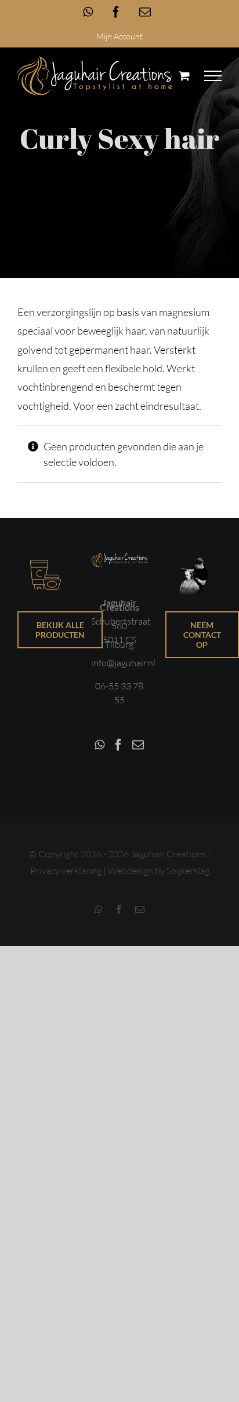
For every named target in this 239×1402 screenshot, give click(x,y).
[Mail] (138, 745)
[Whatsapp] (99, 745)
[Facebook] (118, 745)
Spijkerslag (187, 870)
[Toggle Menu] (213, 76)
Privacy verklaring (66, 870)
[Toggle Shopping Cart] (184, 75)
